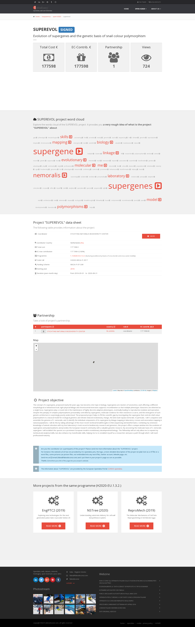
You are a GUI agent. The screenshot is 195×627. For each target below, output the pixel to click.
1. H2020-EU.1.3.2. (77, 256)
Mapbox (155, 390)
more (152, 236)
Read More (52, 525)
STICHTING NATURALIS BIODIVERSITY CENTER (66, 331)
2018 (72, 269)
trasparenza (46, 16)
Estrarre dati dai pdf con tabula (111, 590)
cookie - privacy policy (145, 623)
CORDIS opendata (115, 469)
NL (110, 331)
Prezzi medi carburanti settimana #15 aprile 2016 (117, 604)
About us (155, 9)
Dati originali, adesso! (107, 611)
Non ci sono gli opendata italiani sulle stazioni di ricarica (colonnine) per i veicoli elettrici (127, 582)
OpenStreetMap (128, 390)
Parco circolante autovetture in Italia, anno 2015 (118, 594)
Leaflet (115, 390)
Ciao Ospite (142, 2)
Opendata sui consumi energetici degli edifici (116, 601)
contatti (158, 623)
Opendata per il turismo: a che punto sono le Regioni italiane (122, 597)
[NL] (82, 243)
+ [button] (36, 345)
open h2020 (57, 16)
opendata (130, 623)
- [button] (36, 349)
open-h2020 (140, 9)
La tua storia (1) (155, 2)
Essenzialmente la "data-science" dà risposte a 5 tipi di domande (123, 586)
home (126, 9)
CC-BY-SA (143, 390)
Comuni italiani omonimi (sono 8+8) (112, 608)
